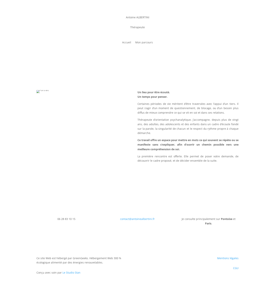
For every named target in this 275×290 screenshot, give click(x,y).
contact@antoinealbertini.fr (137, 219)
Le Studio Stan (71, 272)
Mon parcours (144, 42)
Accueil (126, 42)
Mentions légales (228, 258)
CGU (236, 268)
